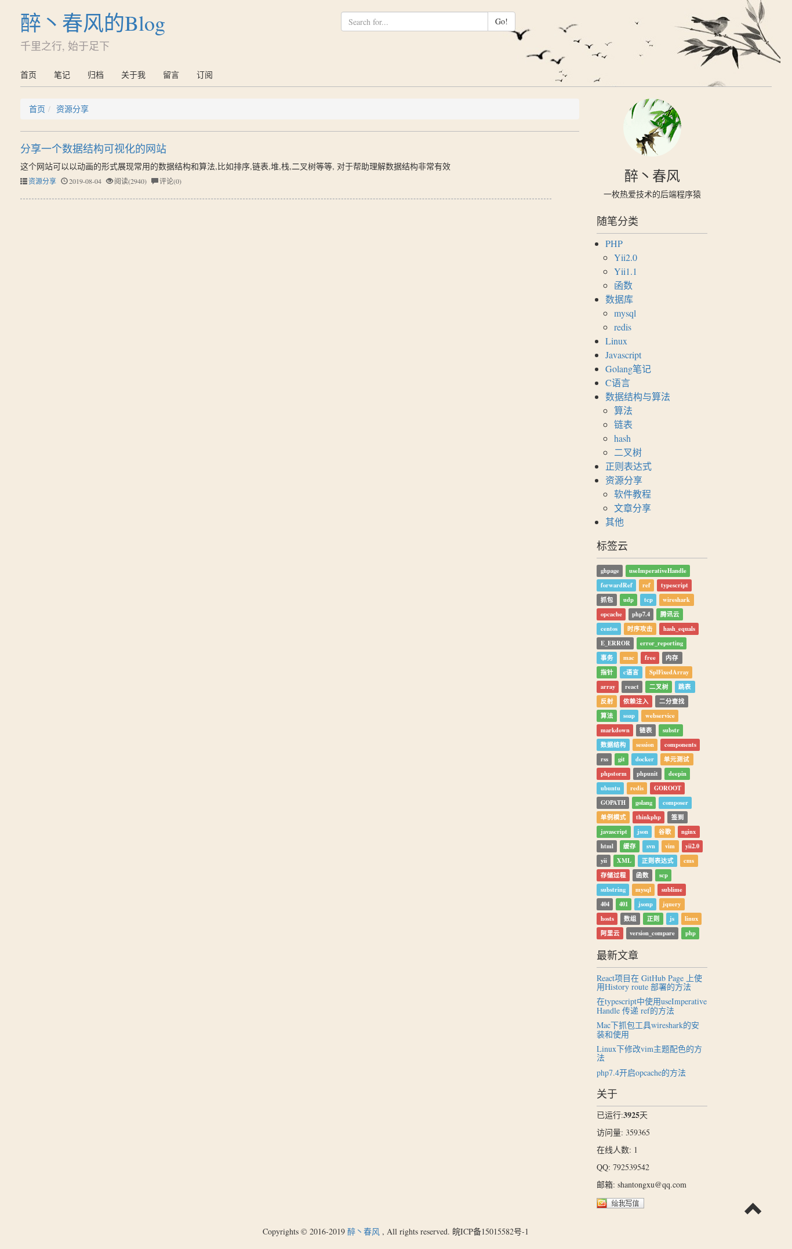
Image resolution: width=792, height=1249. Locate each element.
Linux (616, 341)
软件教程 (632, 494)
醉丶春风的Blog (92, 23)
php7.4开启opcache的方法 (641, 1072)
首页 (28, 74)
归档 (96, 74)
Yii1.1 (625, 271)
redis (622, 327)
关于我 (133, 74)
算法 (623, 410)
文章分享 (632, 508)
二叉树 (628, 452)
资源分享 (72, 108)
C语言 (617, 382)
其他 (614, 521)
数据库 (619, 299)
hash (622, 438)
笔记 (62, 74)
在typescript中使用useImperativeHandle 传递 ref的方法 (652, 1005)
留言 (171, 74)
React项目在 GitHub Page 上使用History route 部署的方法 (649, 982)
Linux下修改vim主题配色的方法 (649, 1053)
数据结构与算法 (637, 396)
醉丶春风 (363, 1231)
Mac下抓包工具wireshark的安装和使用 (648, 1029)
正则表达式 (628, 466)
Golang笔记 (628, 368)
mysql (625, 313)
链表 (623, 424)
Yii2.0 (625, 257)
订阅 (205, 74)
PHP (614, 243)
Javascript (623, 354)
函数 (623, 285)
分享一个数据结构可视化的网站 (93, 148)
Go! (501, 21)
